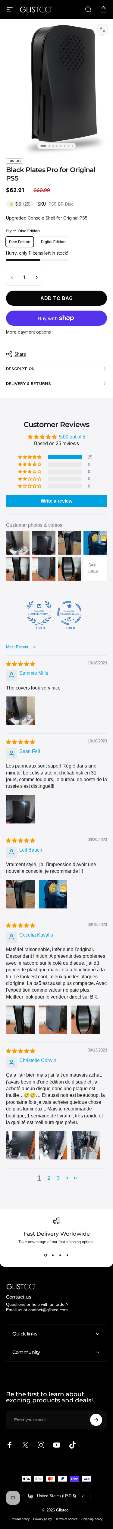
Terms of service (66, 1519)
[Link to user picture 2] (53, 894)
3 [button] (58, 1178)
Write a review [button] (56, 501)
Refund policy (20, 1519)
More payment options (28, 331)
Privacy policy (42, 1519)
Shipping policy (91, 1519)
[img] (20, 664)
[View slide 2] (53, 1255)
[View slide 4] (67, 1255)
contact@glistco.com (48, 1309)
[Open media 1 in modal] (102, 30)
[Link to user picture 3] (85, 1019)
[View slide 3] (60, 1255)
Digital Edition (53, 241)
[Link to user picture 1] (20, 710)
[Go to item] (43, 146)
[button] (30, 457)
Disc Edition (19, 241)
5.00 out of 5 (72, 436)
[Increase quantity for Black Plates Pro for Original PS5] (36, 277)
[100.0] (39, 613)
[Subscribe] (96, 1420)
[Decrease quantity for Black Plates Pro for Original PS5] (11, 277)
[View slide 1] (45, 1255)
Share (20, 354)
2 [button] (48, 1178)
